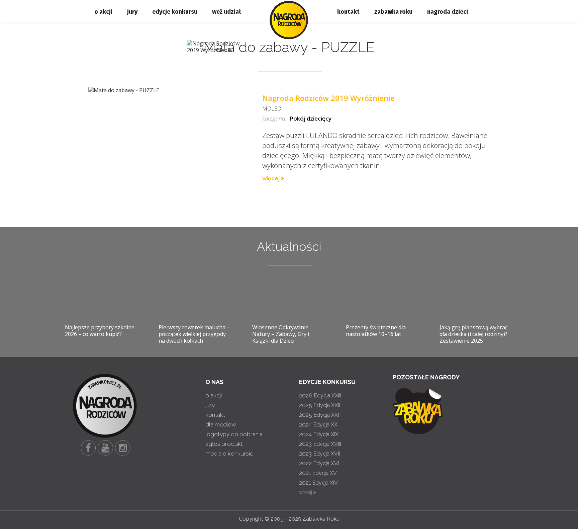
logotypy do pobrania (234, 434)
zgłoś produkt (224, 443)
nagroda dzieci (447, 11)
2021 (318, 473)
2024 (318, 424)
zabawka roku (393, 11)
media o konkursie (229, 453)
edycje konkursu (174, 11)
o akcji (103, 11)
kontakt (348, 11)
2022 (319, 463)
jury (132, 11)
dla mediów (220, 424)
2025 (319, 405)
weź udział (226, 11)
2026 (320, 395)
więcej (271, 178)
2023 (320, 443)
